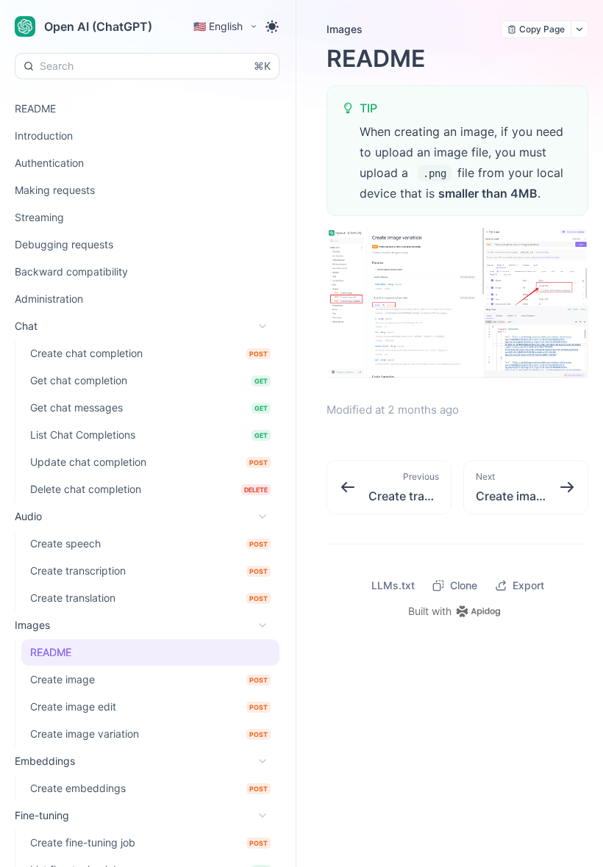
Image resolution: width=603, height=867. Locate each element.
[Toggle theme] (272, 26)
